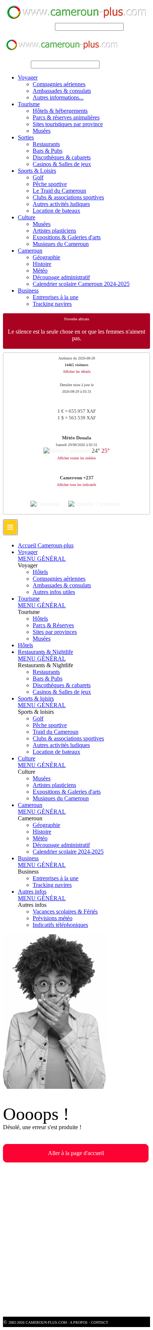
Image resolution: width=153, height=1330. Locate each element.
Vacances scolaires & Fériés (65, 911)
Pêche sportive (50, 184)
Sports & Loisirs (37, 171)
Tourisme (29, 104)
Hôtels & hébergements (60, 111)
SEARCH (41, 26)
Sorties (26, 137)
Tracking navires (52, 304)
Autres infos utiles (54, 592)
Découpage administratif (61, 277)
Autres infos (32, 891)
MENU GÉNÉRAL (42, 559)
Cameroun (30, 250)
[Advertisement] (76, 1240)
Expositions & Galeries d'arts (67, 237)
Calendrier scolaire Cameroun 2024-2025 (81, 284)
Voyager (28, 77)
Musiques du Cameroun (61, 244)
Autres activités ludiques (61, 204)
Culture (26, 217)
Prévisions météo (52, 918)
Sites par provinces (55, 632)
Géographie (46, 257)
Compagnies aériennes (59, 84)
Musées (42, 131)
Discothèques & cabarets (62, 157)
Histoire (42, 264)
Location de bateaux (56, 210)
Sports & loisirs (36, 698)
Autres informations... (58, 97)
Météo (40, 270)
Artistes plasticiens (54, 230)
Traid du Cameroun (55, 732)
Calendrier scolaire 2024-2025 (68, 851)
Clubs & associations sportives (68, 197)
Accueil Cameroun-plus (46, 545)
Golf (38, 177)
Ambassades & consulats (62, 91)
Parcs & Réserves (53, 625)
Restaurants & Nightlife (45, 652)
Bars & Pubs (47, 151)
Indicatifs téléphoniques (60, 925)
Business (28, 290)
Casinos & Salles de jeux (62, 164)
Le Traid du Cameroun (59, 191)
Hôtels (40, 572)
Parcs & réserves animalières (66, 117)
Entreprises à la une (55, 297)
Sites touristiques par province (68, 124)
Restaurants (46, 144)
